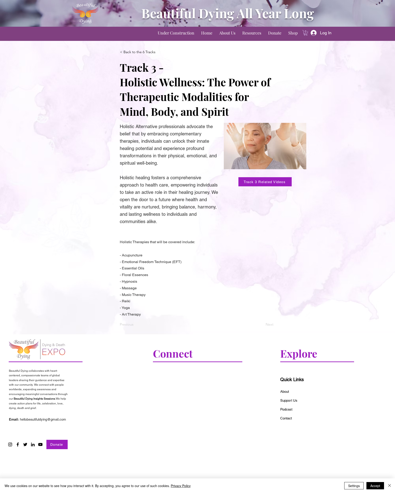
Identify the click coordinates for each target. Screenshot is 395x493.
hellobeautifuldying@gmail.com (43, 419)
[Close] (389, 485)
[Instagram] (10, 444)
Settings (354, 485)
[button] (305, 33)
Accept (375, 485)
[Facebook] (17, 444)
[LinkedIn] (32, 444)
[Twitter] (25, 444)
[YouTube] (40, 444)
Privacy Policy (181, 485)
